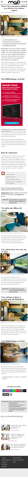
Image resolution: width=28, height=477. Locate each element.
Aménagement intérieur (8, 377)
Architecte (23, 377)
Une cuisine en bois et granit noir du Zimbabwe (14, 43)
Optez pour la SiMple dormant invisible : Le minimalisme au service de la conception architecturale (18, 436)
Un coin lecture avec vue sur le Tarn (11, 41)
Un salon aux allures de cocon (10, 39)
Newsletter (4, 466)
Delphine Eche (5, 193)
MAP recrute (4, 464)
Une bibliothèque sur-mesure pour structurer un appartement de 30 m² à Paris (17, 290)
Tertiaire (4, 378)
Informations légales (16, 457)
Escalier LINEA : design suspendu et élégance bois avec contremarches (18, 427)
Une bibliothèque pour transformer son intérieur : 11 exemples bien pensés (18, 409)
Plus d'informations (15, 430)
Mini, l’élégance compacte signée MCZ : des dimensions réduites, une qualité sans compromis (18, 446)
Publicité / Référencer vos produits (6, 461)
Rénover (17, 377)
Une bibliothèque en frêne (9, 45)
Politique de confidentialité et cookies (18, 461)
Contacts (4, 457)
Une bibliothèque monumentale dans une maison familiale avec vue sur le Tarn (17, 201)
